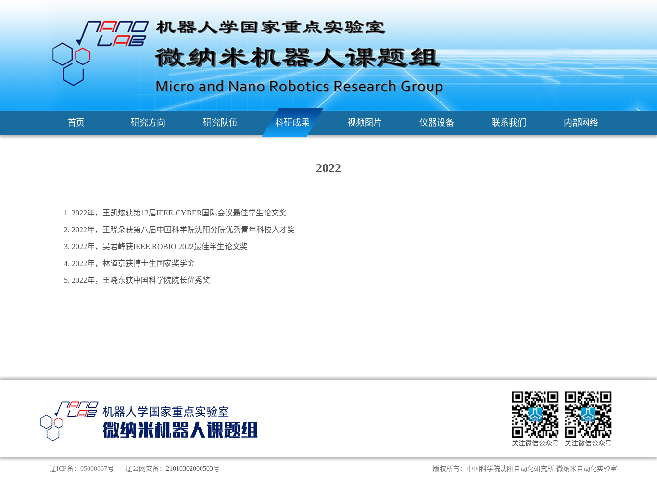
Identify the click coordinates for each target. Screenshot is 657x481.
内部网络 (581, 122)
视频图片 (364, 122)
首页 (76, 122)
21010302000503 (189, 468)
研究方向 (148, 122)
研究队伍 (220, 122)
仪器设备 (436, 122)
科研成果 (292, 122)
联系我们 (509, 122)
